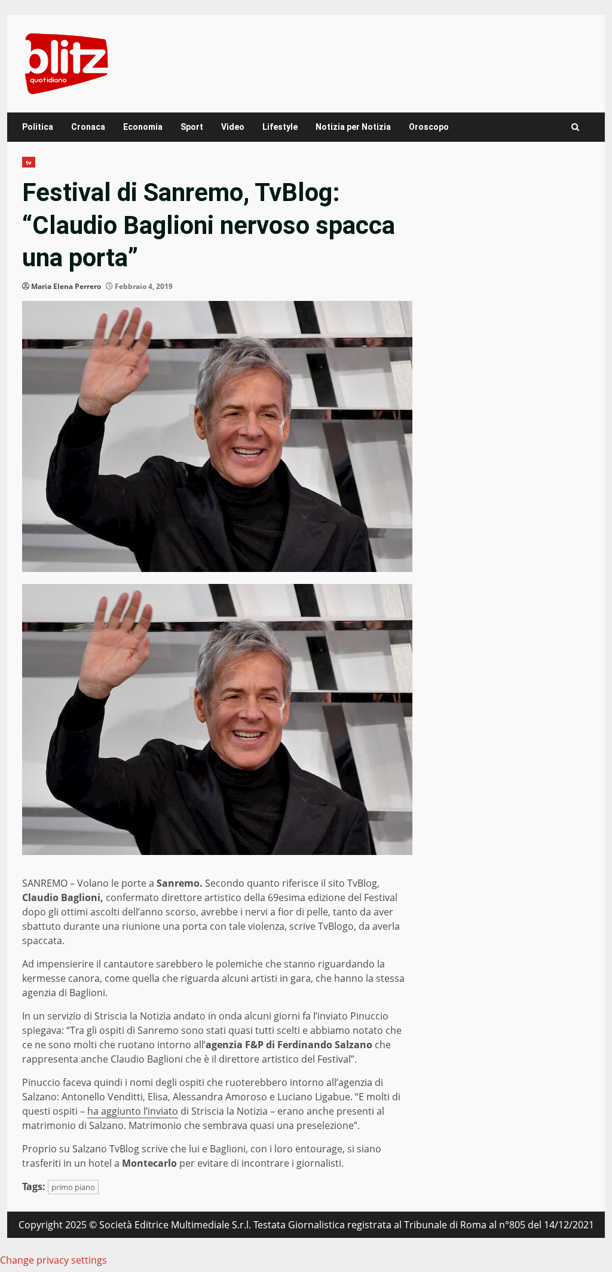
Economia (143, 127)
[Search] (575, 127)
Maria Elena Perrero (66, 286)
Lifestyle (280, 127)
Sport (191, 127)
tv (29, 162)
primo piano (73, 1187)
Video (232, 127)
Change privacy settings (53, 1260)
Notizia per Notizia (353, 127)
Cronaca (88, 127)
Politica (37, 127)
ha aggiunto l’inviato (132, 1111)
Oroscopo (429, 127)
